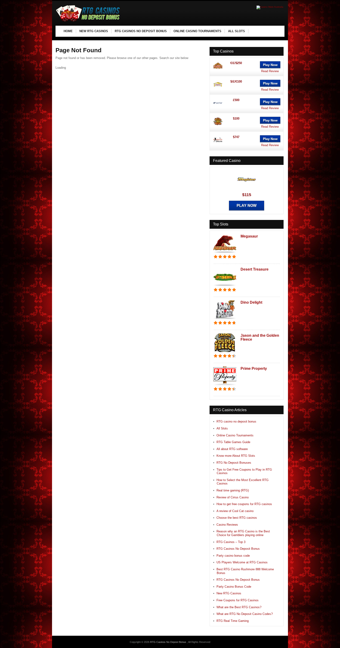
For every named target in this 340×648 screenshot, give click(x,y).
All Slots (222, 428)
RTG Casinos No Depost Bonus (168, 642)
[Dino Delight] (224, 319)
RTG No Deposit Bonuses (233, 462)
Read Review (270, 71)
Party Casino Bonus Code (233, 586)
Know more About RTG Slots (235, 455)
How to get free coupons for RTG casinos (244, 504)
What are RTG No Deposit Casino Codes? (244, 614)
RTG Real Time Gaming (232, 621)
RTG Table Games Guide (233, 442)
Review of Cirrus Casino (232, 497)
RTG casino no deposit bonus (236, 421)
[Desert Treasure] (224, 286)
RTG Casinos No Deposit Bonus (238, 548)
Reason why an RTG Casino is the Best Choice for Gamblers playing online (243, 533)
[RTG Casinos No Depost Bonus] (88, 21)
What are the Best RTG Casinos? (238, 607)
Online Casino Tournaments (234, 435)
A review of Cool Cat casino (234, 511)
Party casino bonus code (233, 555)
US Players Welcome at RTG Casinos (242, 562)
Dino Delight (251, 302)
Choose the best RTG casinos (236, 517)
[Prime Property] (224, 385)
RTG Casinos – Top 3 (230, 542)
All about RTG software (232, 449)
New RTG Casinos (228, 593)
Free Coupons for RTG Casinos (237, 600)
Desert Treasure (255, 269)
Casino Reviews (227, 524)
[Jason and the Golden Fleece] (224, 352)
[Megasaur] (224, 253)
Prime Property (254, 368)
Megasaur (249, 236)
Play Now (270, 65)
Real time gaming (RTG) (232, 490)
